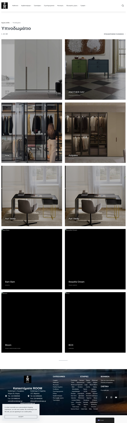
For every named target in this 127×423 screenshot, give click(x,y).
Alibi (7, 92)
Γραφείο (7, 221)
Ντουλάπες (8, 95)
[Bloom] (31, 322)
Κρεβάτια (7, 285)
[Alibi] (31, 69)
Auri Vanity (10, 218)
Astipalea (73, 155)
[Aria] (31, 132)
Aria (7, 155)
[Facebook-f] (106, 397)
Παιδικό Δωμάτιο (73, 285)
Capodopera (77, 95)
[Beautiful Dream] (95, 259)
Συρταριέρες (16, 221)
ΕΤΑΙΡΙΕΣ (84, 377)
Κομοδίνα (71, 95)
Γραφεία (11, 221)
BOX (71, 345)
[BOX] (95, 322)
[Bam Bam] (31, 259)
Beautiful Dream (76, 282)
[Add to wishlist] (16, 89)
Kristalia (18, 158)
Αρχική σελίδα (5, 22)
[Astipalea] (95, 132)
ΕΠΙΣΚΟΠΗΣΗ (9, 88)
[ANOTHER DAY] (95, 69)
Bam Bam (10, 282)
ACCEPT (21, 416)
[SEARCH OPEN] (123, 6)
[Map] (116, 397)
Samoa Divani (17, 348)
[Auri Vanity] (31, 196)
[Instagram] (111, 397)
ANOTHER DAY (77, 92)
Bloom (8, 345)
